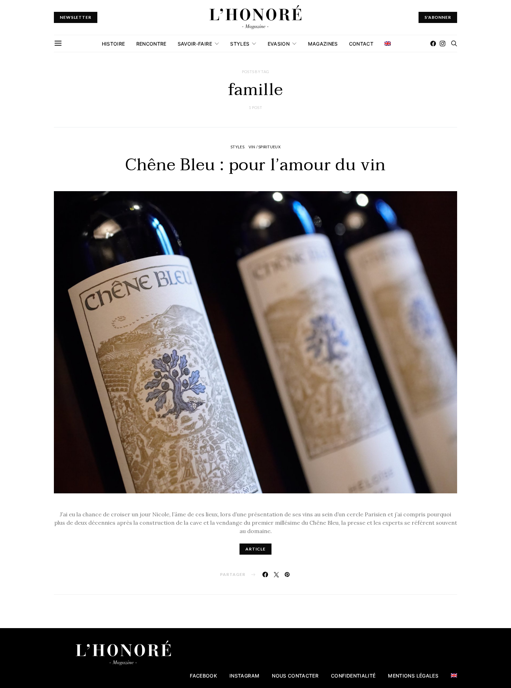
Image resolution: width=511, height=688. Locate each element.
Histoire (113, 44)
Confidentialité (353, 676)
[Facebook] (433, 43)
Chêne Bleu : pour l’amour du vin (255, 165)
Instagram (244, 676)
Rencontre (151, 44)
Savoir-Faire (195, 44)
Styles (239, 44)
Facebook (203, 676)
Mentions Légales (413, 676)
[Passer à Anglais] (387, 43)
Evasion (279, 44)
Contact (361, 44)
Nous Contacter (295, 676)
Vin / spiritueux (264, 146)
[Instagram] (442, 43)
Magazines (323, 44)
